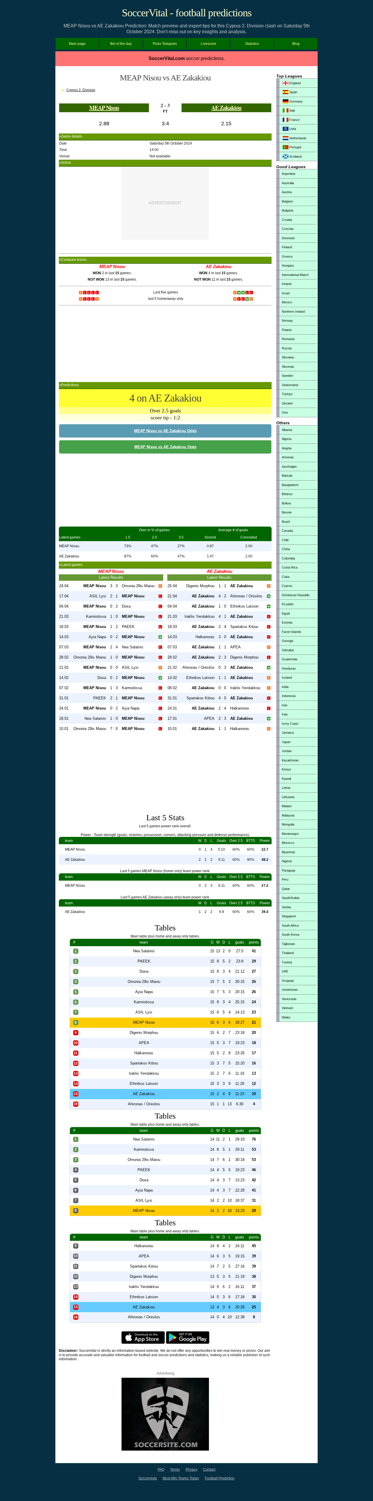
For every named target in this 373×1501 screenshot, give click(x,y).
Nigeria (287, 861)
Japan (286, 742)
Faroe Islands (291, 632)
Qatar (286, 889)
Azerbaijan (289, 466)
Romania (288, 339)
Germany (295, 101)
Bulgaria (287, 210)
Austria (287, 192)
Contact (209, 1469)
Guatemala (289, 659)
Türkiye (287, 394)
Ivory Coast (290, 723)
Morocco (288, 842)
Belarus (287, 494)
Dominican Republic (296, 595)
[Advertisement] (165, 203)
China (286, 549)
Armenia (287, 457)
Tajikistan (288, 944)
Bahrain (287, 475)
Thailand (288, 953)
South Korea (290, 934)
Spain (292, 92)
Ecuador (288, 604)
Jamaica (288, 732)
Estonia (287, 622)
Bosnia (286, 512)
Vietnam (287, 1008)
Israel (286, 293)
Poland (286, 330)
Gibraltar (288, 650)
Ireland (286, 284)
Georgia (287, 641)
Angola (286, 448)
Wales (286, 1017)
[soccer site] (165, 1449)
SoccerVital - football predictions (186, 13)
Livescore (208, 44)
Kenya (286, 769)
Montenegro (290, 833)
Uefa (292, 129)
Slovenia (288, 366)
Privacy (191, 1469)
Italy (291, 110)
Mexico (287, 302)
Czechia (287, 228)
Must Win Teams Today (181, 1478)
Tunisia (287, 962)
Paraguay (288, 870)
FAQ (161, 1469)
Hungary (288, 265)
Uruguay (288, 980)
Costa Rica (290, 567)
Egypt (286, 613)
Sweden (287, 375)
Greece (287, 256)
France (294, 120)
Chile (285, 540)
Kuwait (286, 778)
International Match (295, 275)
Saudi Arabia (290, 898)
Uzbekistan (290, 989)
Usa (285, 412)
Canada (287, 530)
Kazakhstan (290, 760)
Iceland (287, 677)
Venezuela (289, 999)
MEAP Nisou (104, 107)
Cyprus (287, 585)
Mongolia (288, 824)
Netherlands (297, 138)
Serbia (286, 907)
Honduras (289, 668)
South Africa (290, 925)
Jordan (287, 751)
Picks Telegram (165, 44)
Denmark (288, 238)
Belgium (287, 201)
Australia (288, 183)
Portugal (294, 147)
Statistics (252, 44)
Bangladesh (290, 485)
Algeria (286, 439)
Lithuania (288, 797)
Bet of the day (121, 44)
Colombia (288, 558)
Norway (287, 320)
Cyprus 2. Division (80, 90)
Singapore (289, 916)
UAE (285, 971)
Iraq (284, 714)
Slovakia (288, 357)
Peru (285, 879)
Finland (287, 247)
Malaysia (288, 815)
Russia (287, 348)
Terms (175, 1469)
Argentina (288, 173)
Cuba (285, 576)
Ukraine (287, 403)
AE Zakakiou (226, 107)
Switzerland (290, 385)
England (294, 83)
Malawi (286, 806)
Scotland (295, 156)
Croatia (287, 219)
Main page (77, 44)
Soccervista (147, 1478)
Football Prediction (220, 1478)
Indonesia (288, 696)
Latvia (286, 787)
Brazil (286, 521)
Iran (284, 705)
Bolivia (286, 503)
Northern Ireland (293, 311)
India (285, 687)
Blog (296, 44)
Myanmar (288, 852)
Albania (287, 430)
